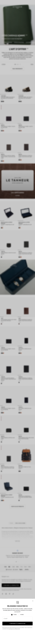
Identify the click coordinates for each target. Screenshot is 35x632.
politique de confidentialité (14, 628)
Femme (15, 614)
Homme (22, 614)
